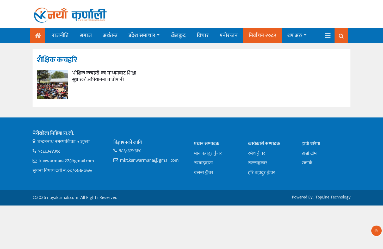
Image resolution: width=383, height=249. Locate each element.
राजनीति (60, 35)
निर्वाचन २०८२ (262, 35)
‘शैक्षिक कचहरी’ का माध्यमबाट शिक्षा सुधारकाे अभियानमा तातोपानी (104, 76)
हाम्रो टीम (309, 153)
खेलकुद (178, 35)
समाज (86, 35)
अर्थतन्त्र (110, 35)
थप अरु (294, 35)
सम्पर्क (307, 163)
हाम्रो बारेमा (311, 144)
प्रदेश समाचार (141, 35)
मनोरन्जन (229, 35)
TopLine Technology (332, 197)
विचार (203, 35)
